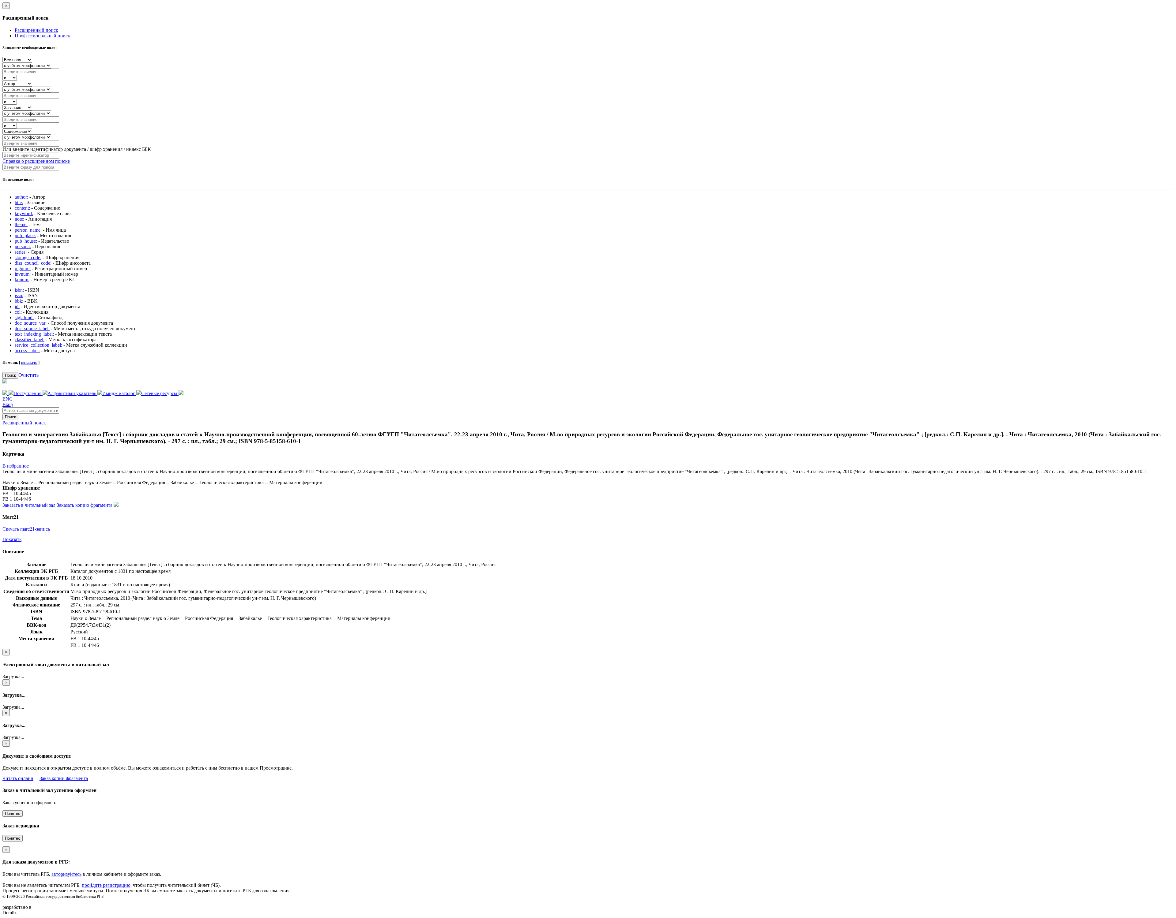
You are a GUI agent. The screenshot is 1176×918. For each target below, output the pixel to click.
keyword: (24, 213)
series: (21, 252)
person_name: (28, 230)
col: (18, 312)
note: (19, 219)
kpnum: (22, 279)
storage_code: (28, 257)
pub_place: (25, 235)
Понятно (12, 813)
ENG (7, 398)
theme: (21, 224)
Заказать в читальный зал (28, 505)
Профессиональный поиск (42, 35)
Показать (11, 539)
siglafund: (24, 317)
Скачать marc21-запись (26, 529)
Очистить (28, 375)
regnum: (23, 268)
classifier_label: (29, 339)
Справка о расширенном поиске (36, 161)
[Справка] (181, 393)
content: (22, 208)
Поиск (10, 375)
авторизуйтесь (66, 874)
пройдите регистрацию (106, 885)
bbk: (19, 301)
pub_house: (26, 241)
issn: (19, 295)
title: (19, 202)
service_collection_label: (38, 345)
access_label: (27, 350)
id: (17, 306)
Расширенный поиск (36, 30)
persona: (23, 246)
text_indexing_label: (34, 334)
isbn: (19, 290)
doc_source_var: (31, 323)
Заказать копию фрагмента (85, 505)
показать (29, 362)
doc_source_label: (32, 328)
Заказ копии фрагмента (64, 778)
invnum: (23, 274)
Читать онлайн (17, 778)
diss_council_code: (33, 263)
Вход (7, 404)
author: (21, 197)
